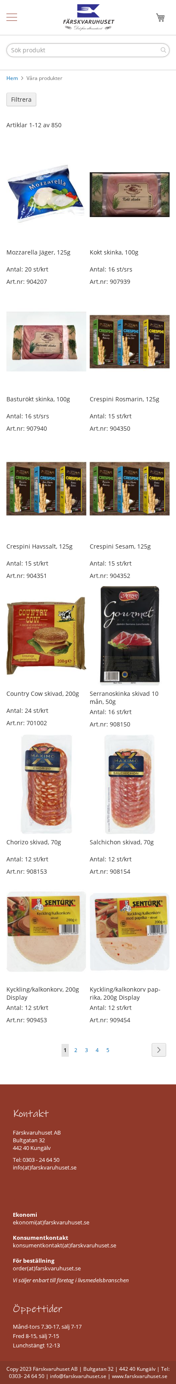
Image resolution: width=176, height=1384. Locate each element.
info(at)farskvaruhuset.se (44, 1167)
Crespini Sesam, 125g (120, 546)
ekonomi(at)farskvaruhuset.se (51, 1222)
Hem (12, 78)
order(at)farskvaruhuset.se (47, 1268)
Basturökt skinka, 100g (38, 399)
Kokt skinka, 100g (114, 252)
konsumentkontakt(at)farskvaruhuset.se (64, 1245)
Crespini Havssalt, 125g (39, 546)
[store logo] (88, 17)
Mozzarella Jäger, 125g (38, 252)
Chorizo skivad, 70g (33, 842)
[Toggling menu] (11, 17)
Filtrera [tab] (21, 99)
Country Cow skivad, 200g (42, 693)
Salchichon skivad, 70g (122, 842)
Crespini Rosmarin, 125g (124, 399)
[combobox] (88, 50)
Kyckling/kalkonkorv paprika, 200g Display (125, 993)
